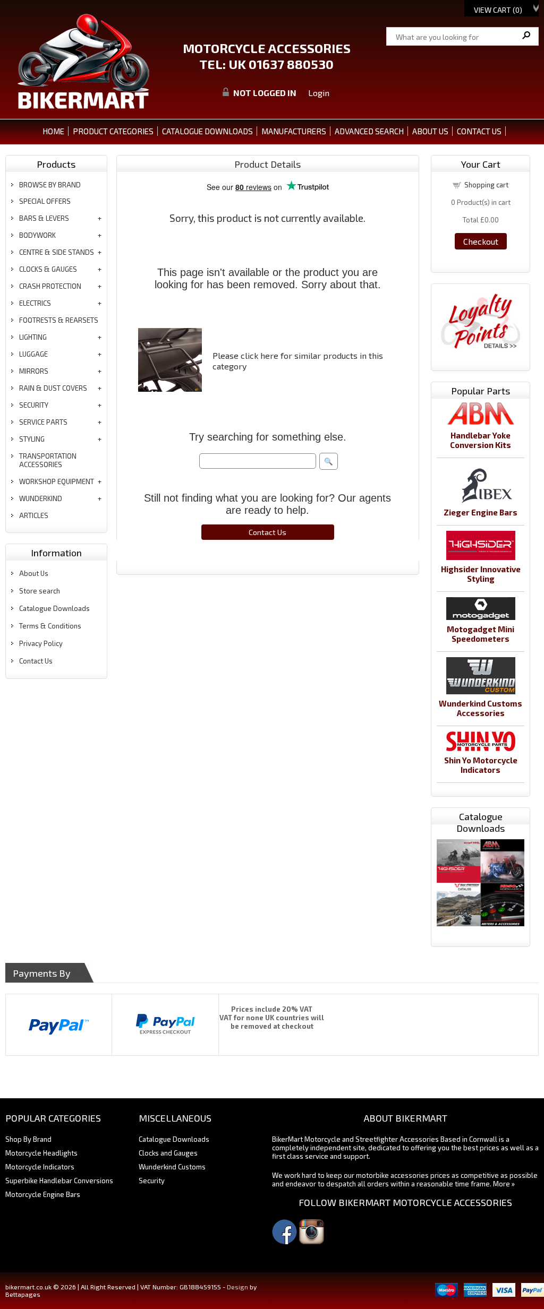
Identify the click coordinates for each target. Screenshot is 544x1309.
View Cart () (498, 9)
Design (237, 1286)
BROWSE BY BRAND (50, 184)
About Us (33, 573)
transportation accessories (47, 460)
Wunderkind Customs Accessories (480, 708)
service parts (43, 422)
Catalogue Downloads (54, 608)
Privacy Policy (41, 643)
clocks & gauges (48, 269)
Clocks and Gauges (168, 1153)
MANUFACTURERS (293, 131)
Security (152, 1180)
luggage (33, 354)
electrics (35, 303)
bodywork (37, 235)
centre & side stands (56, 252)
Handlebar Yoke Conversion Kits (480, 440)
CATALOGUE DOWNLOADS (207, 131)
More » (504, 1183)
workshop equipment (56, 481)
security (33, 405)
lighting (33, 337)
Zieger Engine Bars (480, 512)
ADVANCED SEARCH (369, 131)
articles (33, 515)
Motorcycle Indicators (39, 1166)
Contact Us (36, 661)
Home (53, 131)
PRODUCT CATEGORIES (113, 131)
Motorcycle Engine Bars (42, 1194)
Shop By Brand (28, 1139)
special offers (45, 201)
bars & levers (44, 218)
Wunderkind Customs (172, 1166)
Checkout (480, 241)
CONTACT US (479, 131)
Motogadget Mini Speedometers (480, 633)
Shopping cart (486, 184)
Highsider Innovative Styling (481, 573)
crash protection (50, 286)
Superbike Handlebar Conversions (59, 1180)
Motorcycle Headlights (41, 1153)
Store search (39, 591)
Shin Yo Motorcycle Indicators (480, 764)
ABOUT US (430, 131)
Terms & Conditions (50, 626)
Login (318, 93)
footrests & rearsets (58, 320)
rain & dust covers (53, 388)
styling (32, 439)
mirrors (33, 371)
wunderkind (40, 498)
